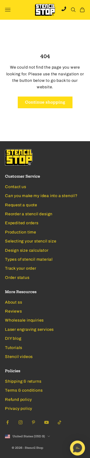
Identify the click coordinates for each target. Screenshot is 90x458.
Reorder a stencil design (28, 214)
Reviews (13, 311)
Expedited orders (21, 223)
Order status (17, 277)
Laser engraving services (29, 329)
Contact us (15, 187)
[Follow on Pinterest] (33, 422)
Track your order (20, 268)
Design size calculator (26, 250)
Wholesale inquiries (24, 320)
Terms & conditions (23, 390)
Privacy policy (18, 408)
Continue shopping (45, 102)
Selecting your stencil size (30, 241)
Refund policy (18, 399)
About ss (13, 302)
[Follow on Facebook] (7, 422)
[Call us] (64, 9)
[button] (77, 448)
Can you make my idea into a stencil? (41, 196)
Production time (20, 232)
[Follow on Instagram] (20, 422)
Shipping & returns (23, 381)
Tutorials (13, 347)
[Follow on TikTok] (59, 422)
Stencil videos (19, 356)
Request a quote (21, 205)
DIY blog (13, 338)
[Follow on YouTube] (46, 422)
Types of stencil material (29, 259)
